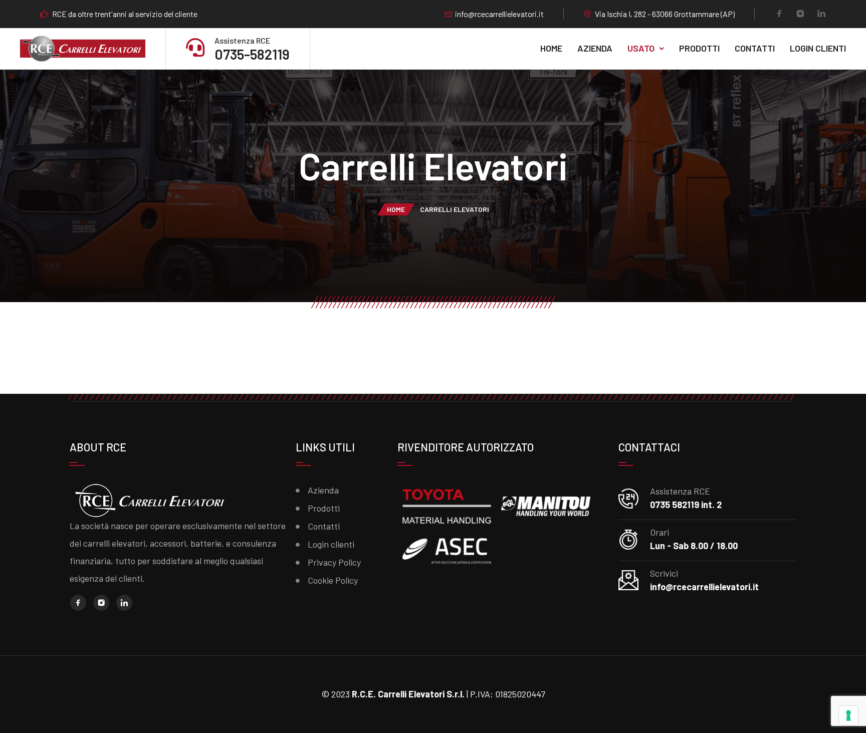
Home (551, 48)
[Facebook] (779, 14)
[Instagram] (800, 14)
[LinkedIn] (821, 14)
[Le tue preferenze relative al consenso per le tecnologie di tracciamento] (848, 715)
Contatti (755, 48)
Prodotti (699, 48)
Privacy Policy (334, 562)
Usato (641, 48)
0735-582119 (252, 54)
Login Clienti (818, 48)
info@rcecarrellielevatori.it (499, 14)
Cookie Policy (333, 580)
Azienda (594, 48)
